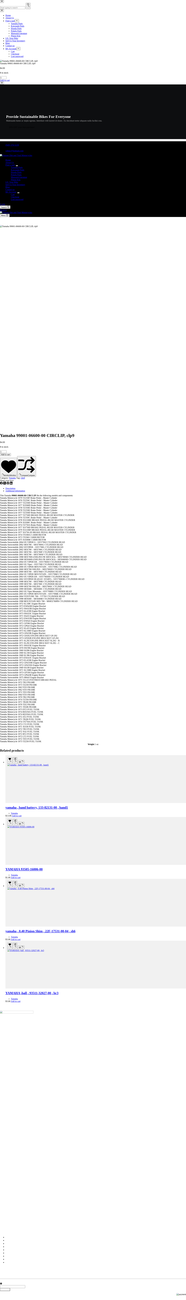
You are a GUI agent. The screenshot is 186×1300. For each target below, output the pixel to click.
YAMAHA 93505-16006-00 (24, 869)
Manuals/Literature (19, 177)
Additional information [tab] (15, 491)
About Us (9, 162)
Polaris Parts (16, 175)
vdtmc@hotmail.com (14, 151)
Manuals (9, 1256)
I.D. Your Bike (11, 182)
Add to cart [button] (5, 80)
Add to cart (5, 455)
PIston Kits (15, 180)
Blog (7, 187)
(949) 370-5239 (12, 145)
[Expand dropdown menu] (17, 165)
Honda (8, 1250)
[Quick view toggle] (21, 762)
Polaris (8, 1253)
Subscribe (5, 1290)
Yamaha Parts (17, 167)
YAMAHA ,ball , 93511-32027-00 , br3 (31, 993)
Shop (7, 1243)
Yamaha (12, 478)
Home (8, 160)
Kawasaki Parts (17, 170)
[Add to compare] (15, 760)
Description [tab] (10, 488)
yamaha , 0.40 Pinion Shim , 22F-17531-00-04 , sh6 (40, 931)
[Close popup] (2, 83)
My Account (10, 192)
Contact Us (10, 1259)
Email (2, 1281)
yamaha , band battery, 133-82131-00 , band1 (36, 807)
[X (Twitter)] (5, 484)
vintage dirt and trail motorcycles (23, 1227)
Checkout (15, 197)
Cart (13, 194)
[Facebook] (1, 484)
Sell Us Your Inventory (15, 184)
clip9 (23, 478)
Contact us (10, 189)
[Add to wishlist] (9, 760)
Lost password (17, 199)
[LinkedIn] (11, 484)
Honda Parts (16, 172)
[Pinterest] (8, 484)
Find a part (10, 165)
